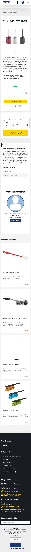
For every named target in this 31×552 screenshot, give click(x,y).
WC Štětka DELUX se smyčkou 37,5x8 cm (15, 318)
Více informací (10, 71)
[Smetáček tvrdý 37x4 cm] (15, 394)
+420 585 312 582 (11, 491)
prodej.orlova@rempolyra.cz (15, 510)
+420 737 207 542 (11, 507)
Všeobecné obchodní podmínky (11, 456)
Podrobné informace (8, 145)
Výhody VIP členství (8, 472)
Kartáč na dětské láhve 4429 (11, 272)
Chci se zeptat (15, 220)
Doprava (5, 459)
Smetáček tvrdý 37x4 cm (10, 410)
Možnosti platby (7, 462)
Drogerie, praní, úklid (15, 10)
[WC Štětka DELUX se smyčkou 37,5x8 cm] (15, 302)
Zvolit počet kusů (16, 101)
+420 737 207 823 (16, 217)
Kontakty (5, 445)
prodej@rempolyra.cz (12, 494)
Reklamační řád (7, 465)
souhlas (24, 529)
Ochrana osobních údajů (9, 469)
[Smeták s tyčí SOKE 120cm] (15, 348)
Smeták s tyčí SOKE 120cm (11, 364)
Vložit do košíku (16, 133)
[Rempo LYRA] (7, 2)
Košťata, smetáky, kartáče (13, 12)
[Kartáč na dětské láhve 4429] (15, 256)
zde (23, 548)
